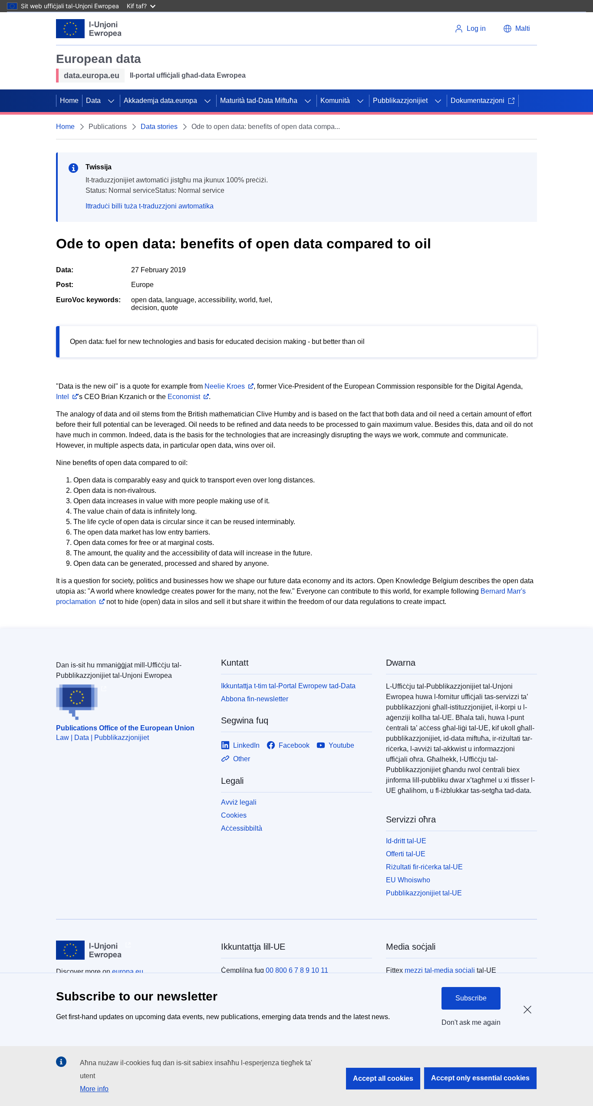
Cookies (234, 815)
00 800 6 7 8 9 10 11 (297, 970)
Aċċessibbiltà (241, 828)
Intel (62, 396)
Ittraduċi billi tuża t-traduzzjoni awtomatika (150, 206)
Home (69, 100)
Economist (184, 396)
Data (93, 100)
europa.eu (127, 971)
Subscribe (471, 998)
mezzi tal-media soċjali (440, 970)
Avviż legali (239, 802)
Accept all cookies (383, 1078)
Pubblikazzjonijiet (400, 100)
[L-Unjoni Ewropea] (89, 28)
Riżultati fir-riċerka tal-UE (424, 867)
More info (94, 1089)
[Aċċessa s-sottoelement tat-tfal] (111, 100)
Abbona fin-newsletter (254, 699)
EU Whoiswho (408, 880)
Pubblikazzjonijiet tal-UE (424, 893)
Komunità (335, 100)
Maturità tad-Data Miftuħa (258, 100)
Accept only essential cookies (480, 1078)
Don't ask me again (471, 1022)
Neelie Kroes (224, 386)
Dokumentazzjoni (477, 100)
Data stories (159, 126)
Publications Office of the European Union (125, 728)
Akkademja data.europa (160, 100)
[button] (516, 28)
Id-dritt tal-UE (406, 841)
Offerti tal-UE (405, 854)
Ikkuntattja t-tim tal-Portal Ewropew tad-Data (288, 686)
